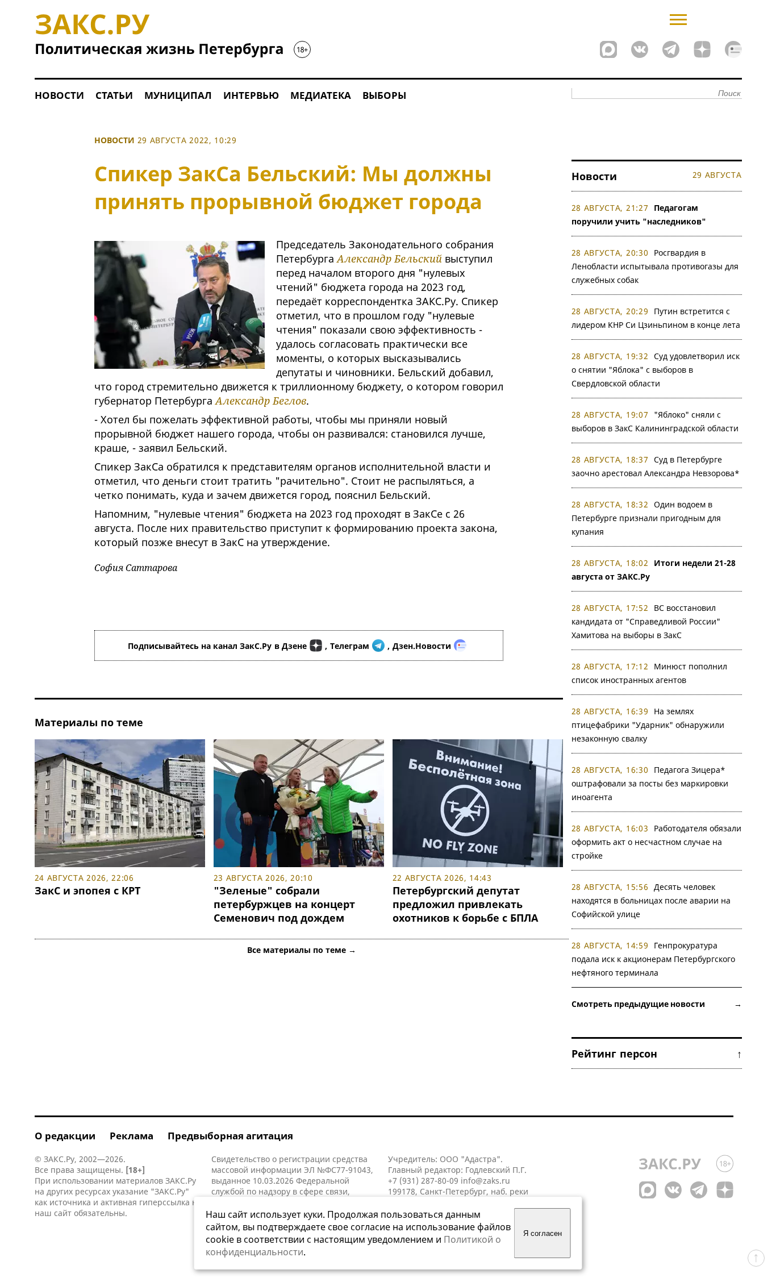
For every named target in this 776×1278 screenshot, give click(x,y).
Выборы (384, 95)
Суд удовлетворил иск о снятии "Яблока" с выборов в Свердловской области (655, 370)
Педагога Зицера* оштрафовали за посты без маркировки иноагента (649, 783)
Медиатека (320, 95)
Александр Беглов (260, 400)
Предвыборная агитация (230, 1135)
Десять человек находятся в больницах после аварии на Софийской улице (651, 900)
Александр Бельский (389, 258)
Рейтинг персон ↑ (656, 1053)
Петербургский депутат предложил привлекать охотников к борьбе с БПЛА (465, 904)
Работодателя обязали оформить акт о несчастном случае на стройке (656, 842)
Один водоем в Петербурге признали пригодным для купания (646, 518)
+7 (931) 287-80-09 (423, 1180)
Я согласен (542, 1233)
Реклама (131, 1135)
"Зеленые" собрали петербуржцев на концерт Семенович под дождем (284, 904)
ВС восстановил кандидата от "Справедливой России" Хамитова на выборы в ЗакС (645, 621)
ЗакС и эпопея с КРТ (87, 890)
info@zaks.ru (485, 1180)
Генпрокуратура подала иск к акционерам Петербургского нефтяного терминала (653, 959)
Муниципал (178, 95)
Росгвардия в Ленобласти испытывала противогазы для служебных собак (655, 266)
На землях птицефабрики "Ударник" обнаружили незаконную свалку (647, 725)
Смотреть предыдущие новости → (656, 1003)
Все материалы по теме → (301, 949)
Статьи (114, 95)
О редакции (65, 1135)
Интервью (251, 95)
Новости (59, 95)
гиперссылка (164, 1202)
